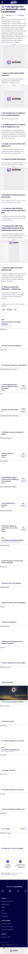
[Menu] (2, 2)
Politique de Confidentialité (7, 926)
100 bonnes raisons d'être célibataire (11, 346)
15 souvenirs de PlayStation (8, 622)
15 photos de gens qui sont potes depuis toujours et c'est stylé (12, 562)
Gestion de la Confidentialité (7, 929)
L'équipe (3, 907)
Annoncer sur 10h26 (5, 937)
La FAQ (2, 910)
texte (15, 309)
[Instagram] (2, 891)
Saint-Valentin (9, 309)
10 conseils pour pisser (7, 721)
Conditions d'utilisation (6, 923)
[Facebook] (10, 891)
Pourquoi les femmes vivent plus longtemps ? (13, 602)
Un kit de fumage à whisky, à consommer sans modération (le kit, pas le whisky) (10, 479)
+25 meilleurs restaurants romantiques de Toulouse (12, 433)
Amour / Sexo (8, 15)
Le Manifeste (4, 913)
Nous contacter (4, 916)
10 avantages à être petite (8, 770)
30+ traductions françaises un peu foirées (12, 741)
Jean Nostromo (21, 15)
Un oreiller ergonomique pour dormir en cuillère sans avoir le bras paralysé (9, 386)
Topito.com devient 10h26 (7, 901)
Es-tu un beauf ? (5, 829)
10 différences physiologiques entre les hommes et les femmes (11, 642)
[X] (18, 891)
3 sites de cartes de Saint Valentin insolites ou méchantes (20, 866)
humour (3, 309)
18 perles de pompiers (7, 682)
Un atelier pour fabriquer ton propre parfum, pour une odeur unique (9, 528)
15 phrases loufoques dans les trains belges (13, 663)
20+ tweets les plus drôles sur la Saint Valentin (14, 365)
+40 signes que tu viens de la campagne (12, 848)
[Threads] (25, 891)
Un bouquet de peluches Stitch (9, 410)
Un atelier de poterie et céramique (7, 454)
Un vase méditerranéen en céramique (8, 504)
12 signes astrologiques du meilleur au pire (13, 809)
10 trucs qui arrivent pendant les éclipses (12, 702)
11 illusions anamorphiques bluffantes (7, 866)
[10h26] (14, 2)
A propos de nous (5, 904)
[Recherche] (25, 2)
